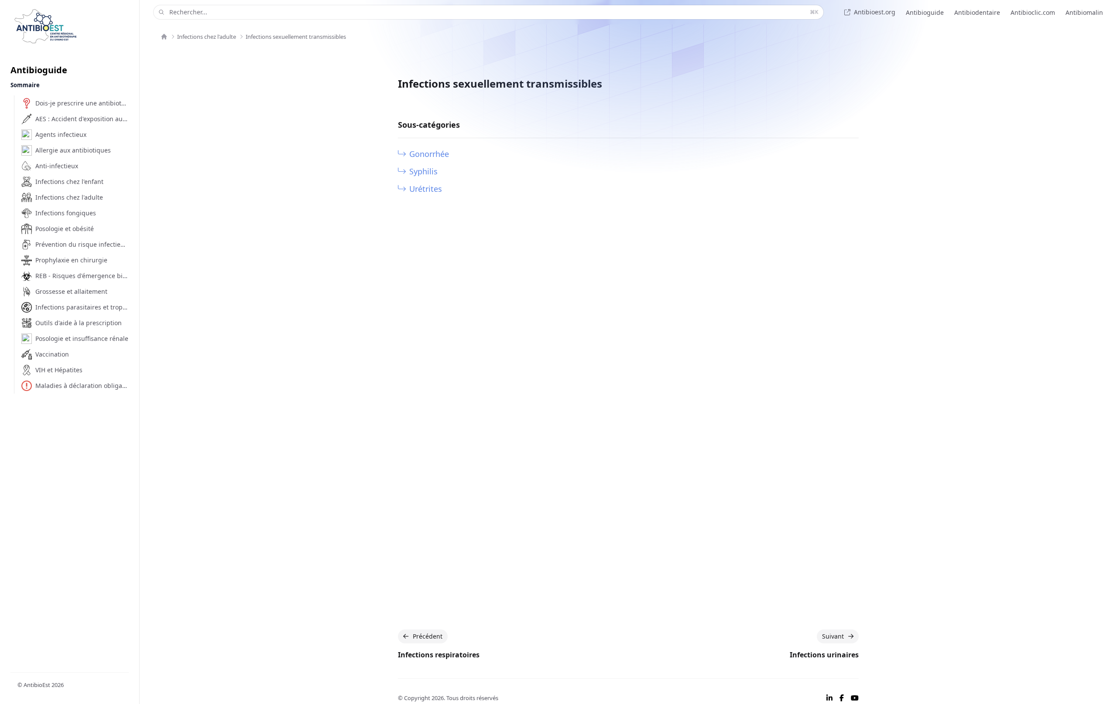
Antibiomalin (1084, 12)
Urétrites (425, 189)
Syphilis (423, 171)
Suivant (833, 636)
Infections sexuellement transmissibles (296, 37)
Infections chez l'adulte (206, 37)
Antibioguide (925, 12)
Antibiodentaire (977, 12)
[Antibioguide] (164, 36)
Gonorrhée (429, 154)
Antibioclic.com (1033, 12)
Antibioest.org (874, 12)
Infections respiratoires (439, 655)
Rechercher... (493, 12)
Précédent (427, 636)
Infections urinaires (824, 655)
